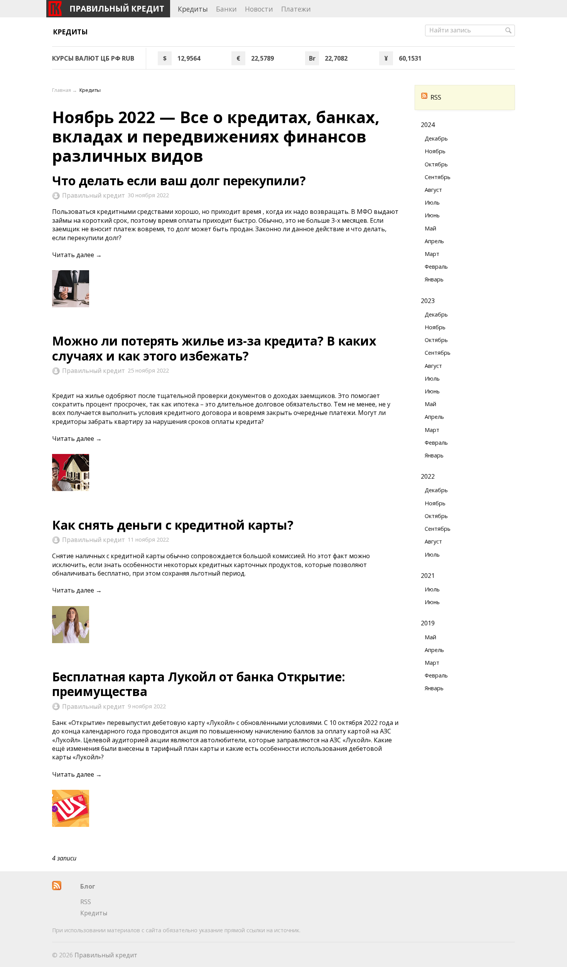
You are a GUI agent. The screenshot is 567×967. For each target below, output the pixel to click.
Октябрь (436, 164)
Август (433, 189)
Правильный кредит (93, 195)
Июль (432, 202)
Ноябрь (435, 151)
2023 (428, 300)
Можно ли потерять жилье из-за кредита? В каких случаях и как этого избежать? (214, 348)
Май (430, 228)
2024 (428, 124)
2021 (428, 575)
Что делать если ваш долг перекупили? (179, 180)
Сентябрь (438, 177)
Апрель (434, 241)
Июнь (432, 215)
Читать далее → (77, 255)
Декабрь (436, 138)
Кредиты (70, 31)
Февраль (436, 266)
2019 (428, 623)
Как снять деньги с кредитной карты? (173, 525)
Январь (434, 279)
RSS (435, 97)
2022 (428, 476)
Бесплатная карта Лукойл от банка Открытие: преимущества (198, 683)
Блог (87, 886)
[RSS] (56, 887)
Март (432, 253)
